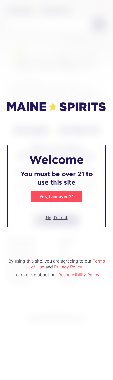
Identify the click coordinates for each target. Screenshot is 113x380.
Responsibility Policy (78, 274)
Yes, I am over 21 (56, 196)
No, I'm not (57, 217)
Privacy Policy (68, 266)
